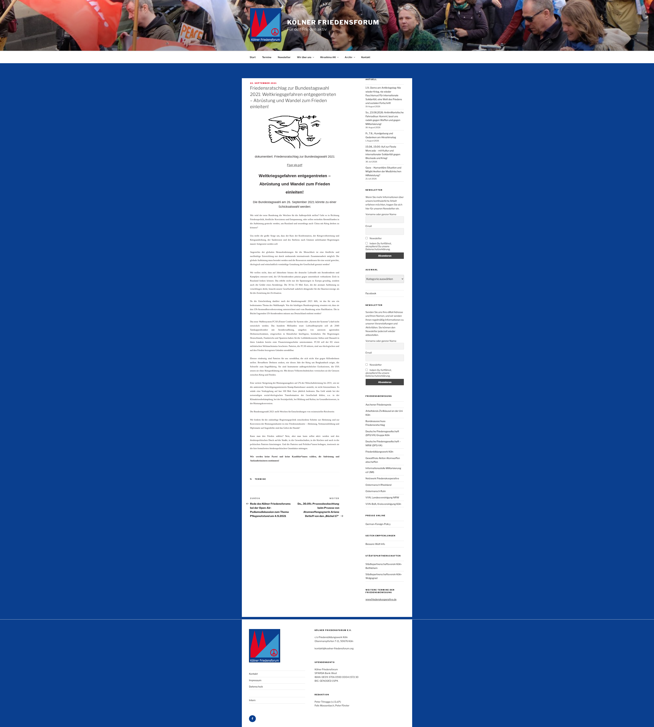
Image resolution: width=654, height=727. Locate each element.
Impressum (255, 680)
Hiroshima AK (328, 57)
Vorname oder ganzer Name (380, 214)
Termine (266, 57)
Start (253, 57)
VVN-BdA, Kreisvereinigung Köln (383, 503)
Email (368, 226)
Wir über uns (304, 57)
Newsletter (284, 57)
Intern (252, 700)
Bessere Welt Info (375, 543)
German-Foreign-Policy (378, 524)
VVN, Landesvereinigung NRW (382, 497)
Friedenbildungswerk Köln (379, 451)
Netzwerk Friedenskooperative (382, 478)
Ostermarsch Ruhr (375, 491)
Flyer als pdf (294, 165)
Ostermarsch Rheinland (378, 484)
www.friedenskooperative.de (380, 599)
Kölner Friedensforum (333, 22)
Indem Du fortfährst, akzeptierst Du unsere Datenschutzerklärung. (378, 246)
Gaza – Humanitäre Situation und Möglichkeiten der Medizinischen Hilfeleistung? (383, 171)
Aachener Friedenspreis (378, 404)
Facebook (370, 293)
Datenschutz (256, 686)
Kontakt (365, 57)
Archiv (348, 57)
